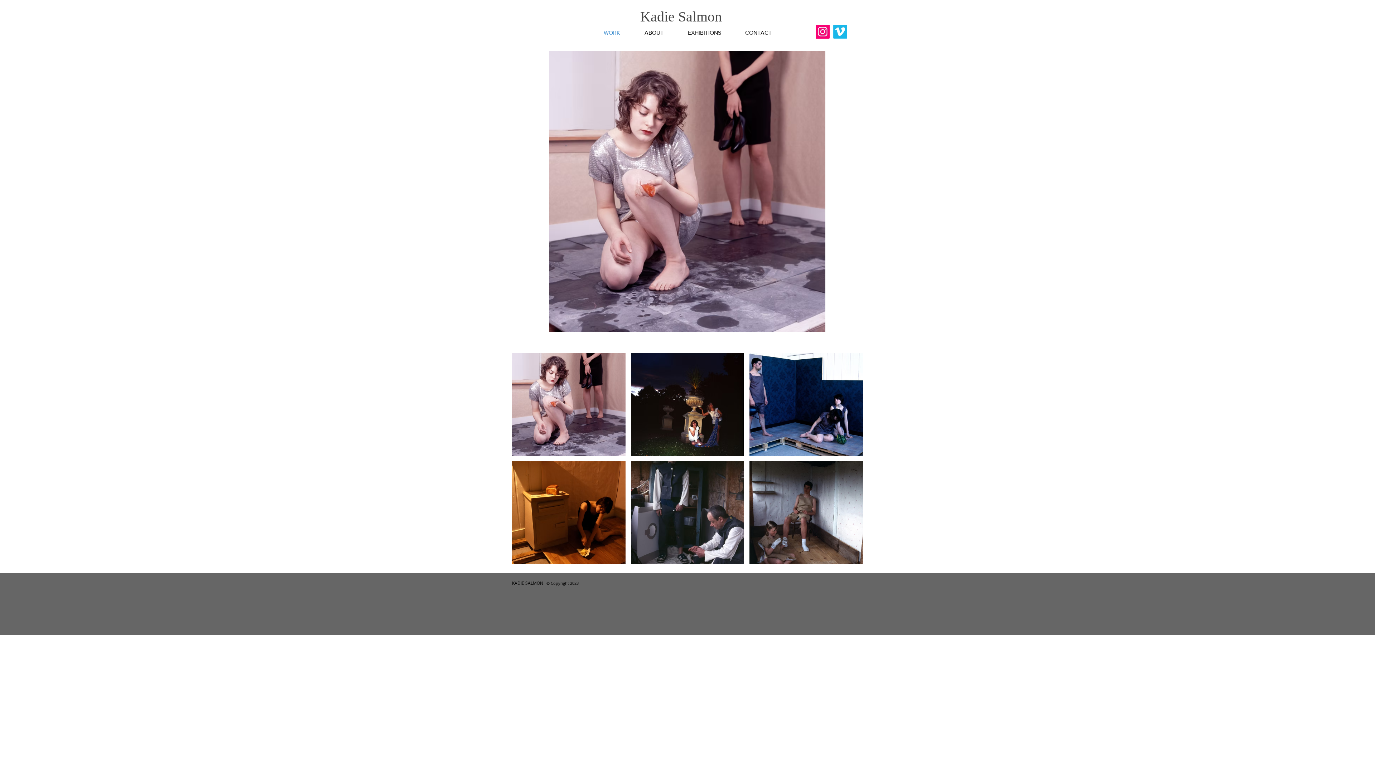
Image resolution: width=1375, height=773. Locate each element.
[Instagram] (823, 32)
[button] (687, 191)
